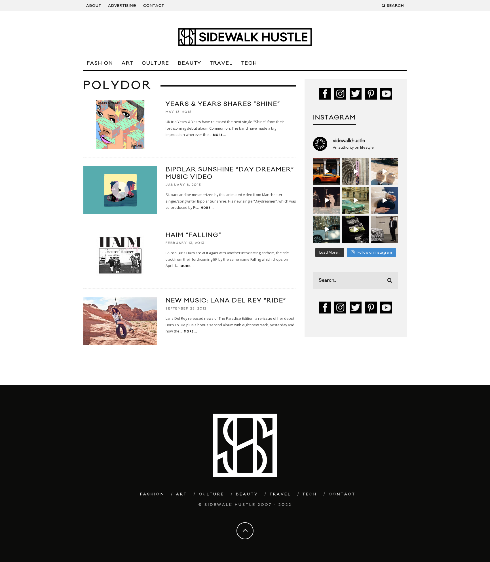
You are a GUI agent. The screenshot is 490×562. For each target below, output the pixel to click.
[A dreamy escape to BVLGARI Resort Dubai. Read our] (384, 171)
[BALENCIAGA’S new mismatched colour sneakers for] (355, 229)
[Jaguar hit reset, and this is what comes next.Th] (384, 229)
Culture (155, 63)
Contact (153, 5)
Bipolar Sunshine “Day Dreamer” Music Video (230, 173)
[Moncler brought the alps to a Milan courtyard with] (355, 200)
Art (127, 63)
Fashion (100, 63)
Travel (221, 63)
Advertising (122, 5)
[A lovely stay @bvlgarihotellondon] (326, 171)
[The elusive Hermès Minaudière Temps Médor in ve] (384, 200)
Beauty (189, 63)
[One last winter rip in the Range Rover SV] (326, 229)
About (93, 5)
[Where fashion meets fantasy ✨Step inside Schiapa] (355, 171)
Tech (249, 63)
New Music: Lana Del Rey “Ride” (226, 300)
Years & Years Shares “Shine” (223, 104)
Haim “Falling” (193, 235)
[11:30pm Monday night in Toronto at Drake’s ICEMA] (326, 200)
